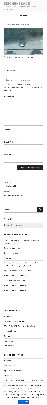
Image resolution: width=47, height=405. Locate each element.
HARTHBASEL (10, 366)
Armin (6, 258)
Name (7, 130)
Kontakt (7, 336)
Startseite (8, 316)
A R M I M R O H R (19, 276)
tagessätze (8, 375)
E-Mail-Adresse (11, 142)
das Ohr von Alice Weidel (22, 271)
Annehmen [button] (24, 402)
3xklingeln (8, 361)
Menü (25, 16)
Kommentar (9, 96)
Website (7, 154)
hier (39, 398)
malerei (11, 70)
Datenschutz (9, 346)
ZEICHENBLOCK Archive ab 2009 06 (19, 326)
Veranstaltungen (11, 331)
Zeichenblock (17, 3)
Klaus (28, 24)
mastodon (15, 248)
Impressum (8, 341)
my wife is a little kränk (13, 371)
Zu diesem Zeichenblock (14, 321)
